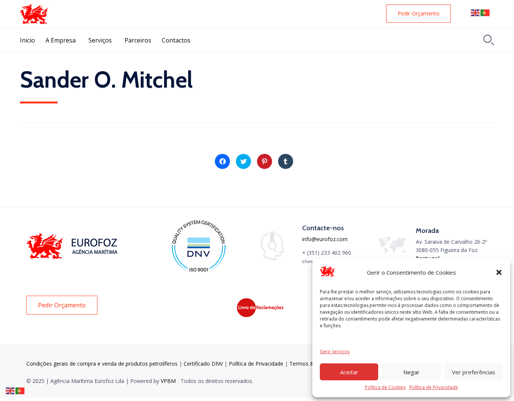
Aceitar (349, 372)
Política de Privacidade (433, 387)
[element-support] (272, 258)
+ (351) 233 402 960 (326, 252)
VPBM (168, 380)
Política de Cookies (385, 387)
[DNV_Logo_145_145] (198, 271)
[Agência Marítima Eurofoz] (34, 14)
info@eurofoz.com (325, 239)
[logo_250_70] (73, 257)
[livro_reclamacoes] (260, 316)
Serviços (100, 40)
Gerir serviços (335, 351)
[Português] (485, 12)
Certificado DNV (204, 363)
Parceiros (138, 40)
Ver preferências (473, 372)
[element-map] (393, 253)
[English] (476, 12)
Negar (411, 372)
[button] (499, 272)
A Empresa (61, 40)
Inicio (27, 40)
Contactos (176, 40)
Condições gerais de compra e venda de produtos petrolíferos (102, 363)
